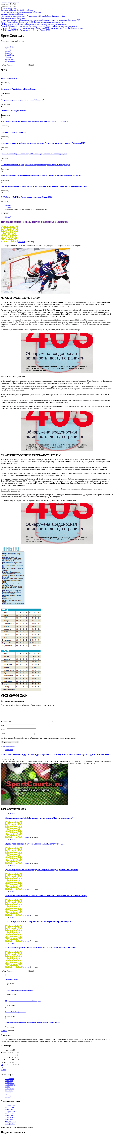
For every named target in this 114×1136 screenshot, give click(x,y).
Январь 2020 (10, 1124)
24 (2, 1065)
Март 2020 (9, 1120)
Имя (3, 725)
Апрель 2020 (10, 1118)
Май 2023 (9, 1109)
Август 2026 (10, 1105)
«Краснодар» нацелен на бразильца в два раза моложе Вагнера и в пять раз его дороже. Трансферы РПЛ (40, 20)
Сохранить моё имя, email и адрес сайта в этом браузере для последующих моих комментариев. (40, 738)
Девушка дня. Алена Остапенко (13, 18)
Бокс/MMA (9, 55)
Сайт (3, 734)
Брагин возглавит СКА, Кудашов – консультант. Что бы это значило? (39, 818)
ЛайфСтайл (9, 47)
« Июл (3, 1070)
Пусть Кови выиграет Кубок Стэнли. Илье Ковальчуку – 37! (34, 844)
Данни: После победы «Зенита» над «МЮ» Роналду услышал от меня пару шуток (32, 22)
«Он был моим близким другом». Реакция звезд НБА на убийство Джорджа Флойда (33, 16)
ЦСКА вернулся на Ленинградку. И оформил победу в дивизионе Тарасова (41, 869)
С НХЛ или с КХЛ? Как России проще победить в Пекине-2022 (25, 30)
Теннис (8, 57)
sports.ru (4, 1031)
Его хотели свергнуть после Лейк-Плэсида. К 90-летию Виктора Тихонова (41, 947)
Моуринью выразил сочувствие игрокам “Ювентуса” (21, 12)
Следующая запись (8, 746)
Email (3, 729)
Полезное (9, 1091)
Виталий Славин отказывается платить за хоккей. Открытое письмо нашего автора (46, 895)
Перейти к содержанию (10, 2)
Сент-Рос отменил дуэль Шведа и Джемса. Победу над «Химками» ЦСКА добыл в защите (55, 754)
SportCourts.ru (12, 35)
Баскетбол (9, 53)
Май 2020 (9, 1116)
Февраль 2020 (10, 1122)
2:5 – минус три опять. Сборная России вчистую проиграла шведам (38, 921)
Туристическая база (8, 8)
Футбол (8, 49)
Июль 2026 (9, 1107)
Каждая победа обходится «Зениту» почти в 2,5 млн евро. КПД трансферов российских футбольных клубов (42, 28)
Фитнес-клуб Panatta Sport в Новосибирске (17, 10)
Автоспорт (9, 59)
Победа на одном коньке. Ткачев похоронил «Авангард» (35, 221)
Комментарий (6, 721)
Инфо (7, 1087)
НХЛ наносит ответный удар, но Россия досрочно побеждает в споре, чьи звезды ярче (34, 24)
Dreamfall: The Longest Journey (12, 14)
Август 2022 (10, 1111)
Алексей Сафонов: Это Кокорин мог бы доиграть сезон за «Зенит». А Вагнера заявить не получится (39, 26)
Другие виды (10, 61)
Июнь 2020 (9, 1113)
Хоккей (8, 51)
